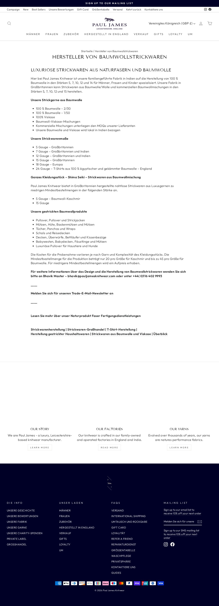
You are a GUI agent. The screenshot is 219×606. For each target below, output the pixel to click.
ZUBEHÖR (71, 34)
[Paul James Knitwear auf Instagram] (166, 544)
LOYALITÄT (118, 533)
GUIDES (116, 572)
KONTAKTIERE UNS (123, 567)
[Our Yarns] (179, 399)
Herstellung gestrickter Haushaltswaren (60, 334)
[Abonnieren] (199, 521)
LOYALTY (176, 34)
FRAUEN (52, 34)
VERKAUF (141, 34)
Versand (118, 9)
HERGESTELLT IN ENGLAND (106, 34)
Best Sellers (38, 9)
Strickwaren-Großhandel (85, 329)
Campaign (13, 9)
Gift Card (82, 9)
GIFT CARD (118, 527)
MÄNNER (33, 34)
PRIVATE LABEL (17, 538)
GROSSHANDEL (17, 544)
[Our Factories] (109, 399)
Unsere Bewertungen (61, 9)
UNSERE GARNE (17, 527)
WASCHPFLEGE (121, 556)
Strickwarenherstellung (48, 329)
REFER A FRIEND (122, 538)
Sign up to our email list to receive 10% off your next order (182, 511)
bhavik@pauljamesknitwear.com (91, 276)
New (25, 9)
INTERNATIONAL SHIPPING (128, 516)
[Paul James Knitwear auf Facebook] (172, 544)
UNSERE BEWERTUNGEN (22, 516)
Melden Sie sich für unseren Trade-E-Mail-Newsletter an (72, 293)
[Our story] (40, 399)
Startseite (87, 51)
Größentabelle (101, 9)
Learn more (39, 447)
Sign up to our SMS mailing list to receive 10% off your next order (181, 534)
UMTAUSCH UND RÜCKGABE (129, 521)
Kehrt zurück (133, 9)
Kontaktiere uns (154, 9)
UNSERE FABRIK (17, 521)
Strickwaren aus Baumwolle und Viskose (121, 334)
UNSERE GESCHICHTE (21, 510)
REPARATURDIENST (123, 544)
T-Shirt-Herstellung (121, 329)
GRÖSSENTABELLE (123, 550)
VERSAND (117, 510)
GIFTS (159, 34)
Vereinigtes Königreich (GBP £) (171, 23)
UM (190, 34)
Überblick (160, 334)
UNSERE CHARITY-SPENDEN (25, 533)
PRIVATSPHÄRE (121, 561)
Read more (109, 447)
